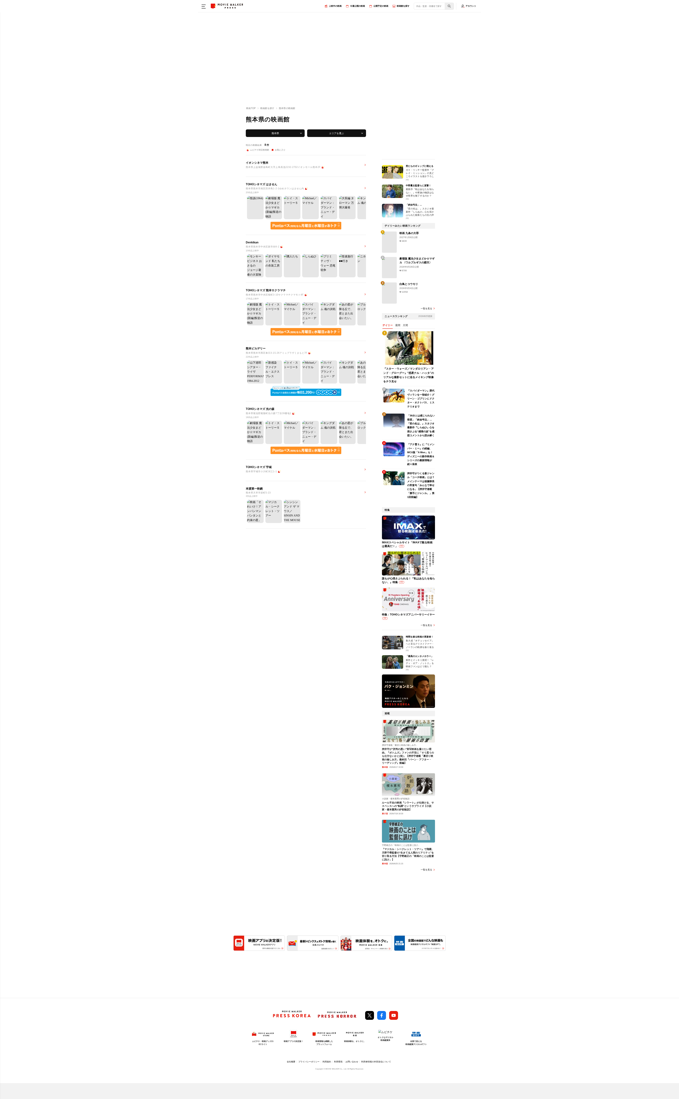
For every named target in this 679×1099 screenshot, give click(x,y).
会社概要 (291, 1061)
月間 (405, 325)
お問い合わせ (352, 1061)
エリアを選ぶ (336, 133)
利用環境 (338, 1061)
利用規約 (327, 1061)
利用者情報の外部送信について (376, 1061)
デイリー (387, 325)
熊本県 (275, 133)
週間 (397, 325)
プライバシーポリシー (309, 1061)
